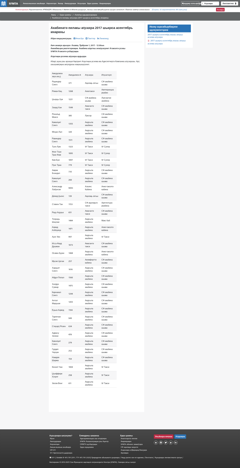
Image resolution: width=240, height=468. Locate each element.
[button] (229, 4)
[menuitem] (34, 4)
